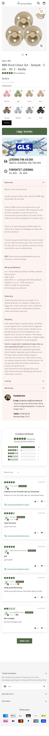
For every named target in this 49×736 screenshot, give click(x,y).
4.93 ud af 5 (31, 439)
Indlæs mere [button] (24, 640)
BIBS (9, 61)
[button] (44, 3)
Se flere (7, 123)
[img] (9, 482)
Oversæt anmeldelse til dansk (18, 504)
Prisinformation (7, 85)
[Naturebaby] (24, 3)
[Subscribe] (44, 686)
